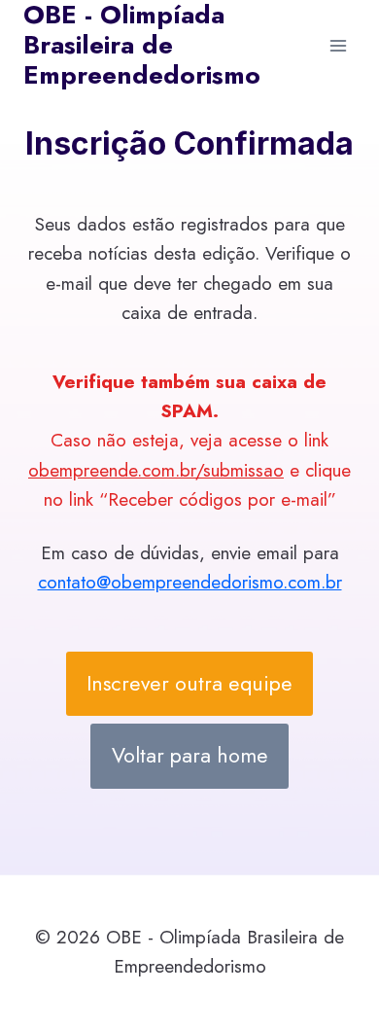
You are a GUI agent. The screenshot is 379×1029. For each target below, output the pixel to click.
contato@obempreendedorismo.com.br (190, 582)
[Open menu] (338, 45)
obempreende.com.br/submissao (156, 470)
